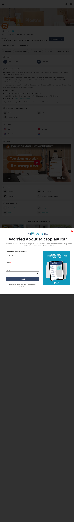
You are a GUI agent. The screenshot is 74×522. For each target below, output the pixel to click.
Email (8, 263)
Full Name (9, 255)
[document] (37, 261)
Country (9, 270)
